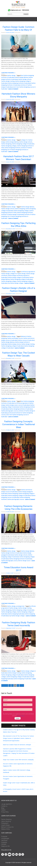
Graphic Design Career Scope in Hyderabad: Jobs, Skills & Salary (19, 784)
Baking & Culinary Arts (7, 827)
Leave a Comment (13, 89)
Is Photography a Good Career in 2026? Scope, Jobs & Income (18, 790)
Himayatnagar (5, 838)
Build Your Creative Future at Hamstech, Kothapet (17, 744)
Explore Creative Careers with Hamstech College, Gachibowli (16, 771)
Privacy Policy (5, 812)
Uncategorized (20, 606)
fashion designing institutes (12, 147)
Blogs (2, 808)
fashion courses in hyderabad (26, 340)
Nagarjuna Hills (5, 846)
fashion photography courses (9, 411)
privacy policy (20, 716)
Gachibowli (4, 840)
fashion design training (7, 81)
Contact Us (4, 806)
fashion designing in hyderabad (22, 678)
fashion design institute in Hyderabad (11, 553)
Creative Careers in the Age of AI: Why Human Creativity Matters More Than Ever (19, 731)
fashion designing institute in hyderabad (19, 83)
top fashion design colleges (15, 283)
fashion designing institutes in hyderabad (21, 409)
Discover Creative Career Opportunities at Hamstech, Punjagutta (18, 778)
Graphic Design (5, 825)
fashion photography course (9, 560)
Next (21, 685)
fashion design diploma (21, 77)
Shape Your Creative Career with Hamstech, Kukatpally (18, 759)
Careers (3, 810)
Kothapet (3, 844)
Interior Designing (6, 821)
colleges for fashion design (18, 273)
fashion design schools (24, 79)
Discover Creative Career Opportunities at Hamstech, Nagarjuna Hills (18, 765)
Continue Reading (7, 72)
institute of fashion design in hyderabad (12, 214)
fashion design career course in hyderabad (18, 405)
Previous (4, 685)
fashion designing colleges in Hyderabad (19, 495)
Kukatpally (4, 842)
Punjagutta (4, 836)
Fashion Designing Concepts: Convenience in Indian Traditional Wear (18, 424)
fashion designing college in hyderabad (23, 144)
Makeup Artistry (5, 829)
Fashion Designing (6, 819)
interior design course (24, 560)
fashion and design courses (15, 338)
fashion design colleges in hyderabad (18, 277)
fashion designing (6, 144)
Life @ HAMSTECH (6, 804)
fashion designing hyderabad (16, 614)
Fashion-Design (11, 75)
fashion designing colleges (9, 145)
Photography (4, 823)
